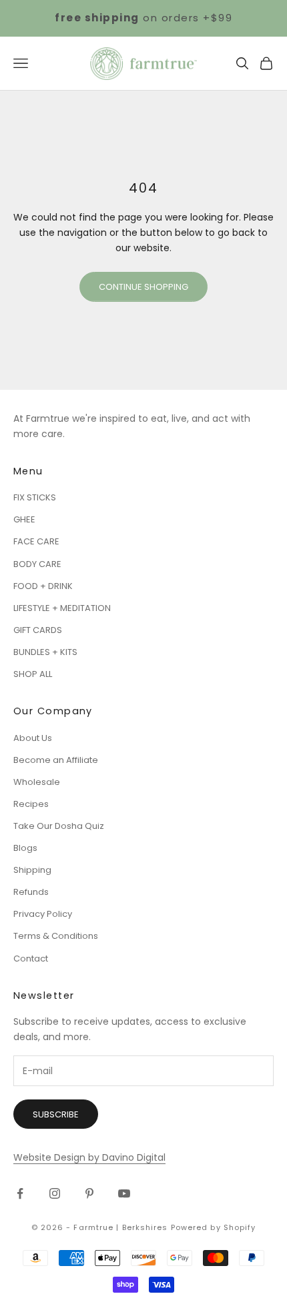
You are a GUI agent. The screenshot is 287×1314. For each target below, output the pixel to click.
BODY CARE (37, 564)
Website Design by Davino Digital (89, 1157)
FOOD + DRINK (43, 586)
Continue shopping (143, 287)
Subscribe (56, 1114)
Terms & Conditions (55, 936)
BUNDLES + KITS (45, 652)
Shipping (32, 870)
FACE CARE (36, 541)
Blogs (25, 848)
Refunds (31, 892)
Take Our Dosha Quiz (58, 826)
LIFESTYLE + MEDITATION (62, 608)
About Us (32, 738)
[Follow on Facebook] (20, 1193)
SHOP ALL (32, 674)
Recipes (31, 804)
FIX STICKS (34, 497)
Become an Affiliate (55, 760)
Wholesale (36, 782)
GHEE (24, 519)
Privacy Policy (42, 914)
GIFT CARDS (37, 630)
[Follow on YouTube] (124, 1193)
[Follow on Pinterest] (89, 1193)
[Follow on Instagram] (54, 1193)
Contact (30, 958)
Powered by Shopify (213, 1227)
